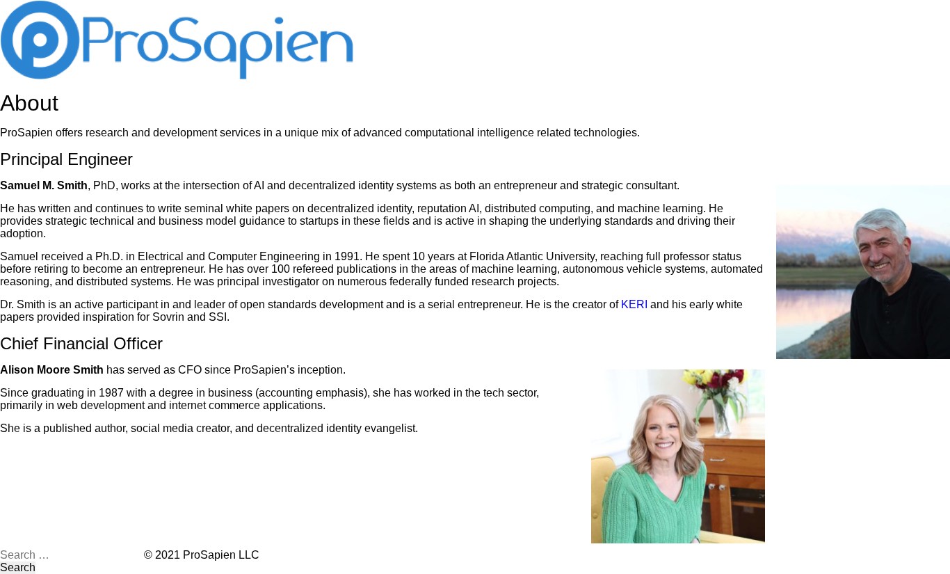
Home (383, 10)
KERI (634, 304)
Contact (559, 10)
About (441, 10)
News (497, 10)
